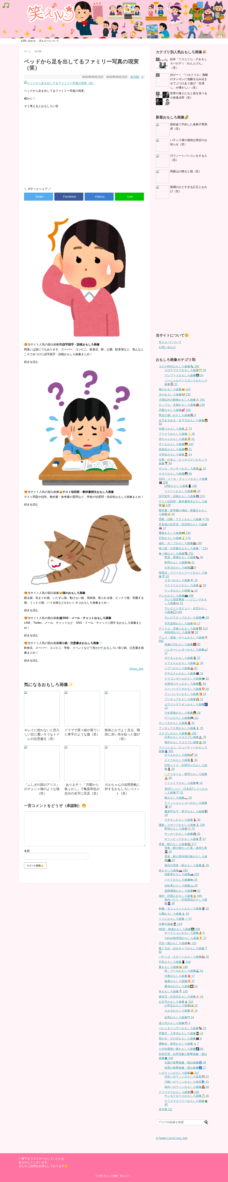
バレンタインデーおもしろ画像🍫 (182, 1028)
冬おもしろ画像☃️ (173, 991)
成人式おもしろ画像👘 (174, 1023)
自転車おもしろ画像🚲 (181, 885)
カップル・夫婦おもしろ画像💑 (182, 404)
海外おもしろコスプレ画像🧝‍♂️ (185, 742)
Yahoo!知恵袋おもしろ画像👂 (185, 938)
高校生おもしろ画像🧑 (175, 449)
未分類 (134, 76)
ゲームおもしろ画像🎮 (181, 717)
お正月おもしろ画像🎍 (176, 1001)
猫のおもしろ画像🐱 (175, 389)
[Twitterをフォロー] (200, 5)
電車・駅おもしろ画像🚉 (177, 844)
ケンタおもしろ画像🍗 (181, 590)
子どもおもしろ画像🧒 (176, 444)
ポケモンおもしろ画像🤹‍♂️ (182, 657)
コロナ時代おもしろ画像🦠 (179, 366)
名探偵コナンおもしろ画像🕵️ (185, 683)
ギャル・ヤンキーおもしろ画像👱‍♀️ (182, 468)
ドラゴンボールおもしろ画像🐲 (186, 678)
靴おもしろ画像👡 (178, 797)
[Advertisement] (84, 154)
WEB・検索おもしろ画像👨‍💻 (179, 929)
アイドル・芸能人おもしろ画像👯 (183, 628)
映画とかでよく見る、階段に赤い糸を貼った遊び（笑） (122, 734)
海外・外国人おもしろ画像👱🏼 (180, 895)
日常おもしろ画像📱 (175, 961)
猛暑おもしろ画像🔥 (179, 981)
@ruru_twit (136, 668)
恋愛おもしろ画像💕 (175, 410)
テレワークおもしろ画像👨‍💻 (183, 375)
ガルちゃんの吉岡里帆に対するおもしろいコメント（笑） (122, 789)
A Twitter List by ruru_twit (171, 1138)
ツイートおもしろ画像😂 (182, 491)
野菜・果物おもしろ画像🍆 (183, 557)
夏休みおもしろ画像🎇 (181, 986)
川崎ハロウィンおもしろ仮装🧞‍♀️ (186, 1081)
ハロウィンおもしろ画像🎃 (179, 1072)
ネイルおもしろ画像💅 (181, 754)
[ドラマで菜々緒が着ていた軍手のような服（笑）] (82, 708)
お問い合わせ (28, 40)
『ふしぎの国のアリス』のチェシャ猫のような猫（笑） (41, 789)
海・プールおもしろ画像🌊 (183, 970)
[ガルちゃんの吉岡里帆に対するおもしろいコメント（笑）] (122, 763)
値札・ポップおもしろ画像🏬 (180, 543)
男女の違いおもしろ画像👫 (177, 415)
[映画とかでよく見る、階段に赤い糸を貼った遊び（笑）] (122, 708)
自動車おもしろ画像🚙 (181, 874)
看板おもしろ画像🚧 (175, 532)
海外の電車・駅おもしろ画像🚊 (186, 865)
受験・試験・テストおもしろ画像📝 (184, 519)
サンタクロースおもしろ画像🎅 (186, 1095)
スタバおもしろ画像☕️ (181, 580)
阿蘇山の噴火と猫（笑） (185, 171)
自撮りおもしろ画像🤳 (175, 428)
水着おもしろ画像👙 (179, 975)
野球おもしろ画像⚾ (179, 828)
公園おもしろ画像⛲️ (174, 913)
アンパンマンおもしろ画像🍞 (185, 694)
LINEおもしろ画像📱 (180, 485)
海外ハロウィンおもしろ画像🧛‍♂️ (186, 1086)
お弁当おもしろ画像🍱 (180, 567)
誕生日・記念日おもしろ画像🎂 (181, 996)
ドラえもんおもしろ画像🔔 (183, 663)
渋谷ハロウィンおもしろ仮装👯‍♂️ (186, 1076)
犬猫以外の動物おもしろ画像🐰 (182, 399)
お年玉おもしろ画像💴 (181, 1005)
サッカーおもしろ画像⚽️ (182, 833)
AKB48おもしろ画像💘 (181, 632)
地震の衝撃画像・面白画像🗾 (185, 1067)
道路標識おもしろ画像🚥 (182, 890)
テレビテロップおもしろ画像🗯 (186, 617)
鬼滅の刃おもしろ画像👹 (182, 644)
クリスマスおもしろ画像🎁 (179, 1092)
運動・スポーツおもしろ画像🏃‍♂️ (182, 824)
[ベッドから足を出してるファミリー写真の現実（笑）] (99, 197)
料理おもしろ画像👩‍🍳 (179, 562)
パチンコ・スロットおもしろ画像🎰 (184, 956)
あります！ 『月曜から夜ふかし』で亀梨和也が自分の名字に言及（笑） (82, 789)
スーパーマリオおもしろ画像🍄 (186, 688)
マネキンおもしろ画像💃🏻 (182, 819)
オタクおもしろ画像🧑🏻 (175, 473)
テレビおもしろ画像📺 (176, 595)
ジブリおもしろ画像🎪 (181, 668)
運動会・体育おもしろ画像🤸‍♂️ (179, 1043)
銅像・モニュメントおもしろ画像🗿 (184, 908)
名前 (27, 850)
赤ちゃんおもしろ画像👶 (177, 439)
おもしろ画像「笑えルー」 (118, 1176)
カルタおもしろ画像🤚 (181, 1010)
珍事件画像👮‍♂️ (170, 924)
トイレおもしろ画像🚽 (175, 918)
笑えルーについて (49, 40)
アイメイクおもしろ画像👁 (183, 783)
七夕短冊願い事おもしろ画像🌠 (181, 1048)
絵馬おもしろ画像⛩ (179, 1017)
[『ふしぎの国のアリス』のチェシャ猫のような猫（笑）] (42, 763)
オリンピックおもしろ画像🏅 (185, 839)
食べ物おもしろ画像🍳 (176, 553)
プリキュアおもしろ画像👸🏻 (183, 699)
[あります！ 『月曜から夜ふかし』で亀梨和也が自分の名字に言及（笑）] (82, 763)
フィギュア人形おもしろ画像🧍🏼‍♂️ (181, 728)
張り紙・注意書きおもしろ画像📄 (183, 548)
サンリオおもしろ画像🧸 (177, 723)
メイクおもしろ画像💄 (181, 760)
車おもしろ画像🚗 (173, 870)
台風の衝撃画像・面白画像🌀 (185, 1062)
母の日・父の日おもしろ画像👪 (180, 1038)
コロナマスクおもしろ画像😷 (185, 370)
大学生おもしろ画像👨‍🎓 (175, 454)
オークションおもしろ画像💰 (184, 932)
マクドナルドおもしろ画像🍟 (185, 585)
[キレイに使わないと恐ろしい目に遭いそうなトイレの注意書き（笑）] (42, 708)
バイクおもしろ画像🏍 (180, 879)
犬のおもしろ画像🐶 (175, 394)
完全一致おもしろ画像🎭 (177, 943)
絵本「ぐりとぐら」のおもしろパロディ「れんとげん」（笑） (188, 63)
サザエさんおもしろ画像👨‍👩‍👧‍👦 (183, 673)
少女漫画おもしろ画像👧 (182, 712)
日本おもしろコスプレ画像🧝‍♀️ (185, 737)
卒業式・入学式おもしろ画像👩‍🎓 (181, 1033)
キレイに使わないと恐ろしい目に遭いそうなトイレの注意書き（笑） (41, 734)
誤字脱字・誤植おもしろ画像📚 (182, 496)
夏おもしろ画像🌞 (173, 967)
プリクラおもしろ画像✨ (177, 433)
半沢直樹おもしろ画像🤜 (182, 623)
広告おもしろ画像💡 (175, 538)
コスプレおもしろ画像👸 (177, 733)
